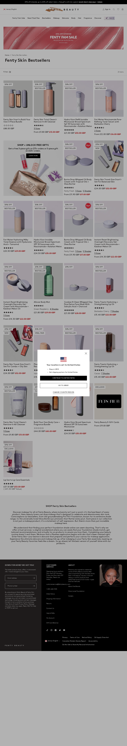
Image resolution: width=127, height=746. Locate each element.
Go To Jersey (63, 385)
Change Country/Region (63, 392)
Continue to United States (63, 378)
